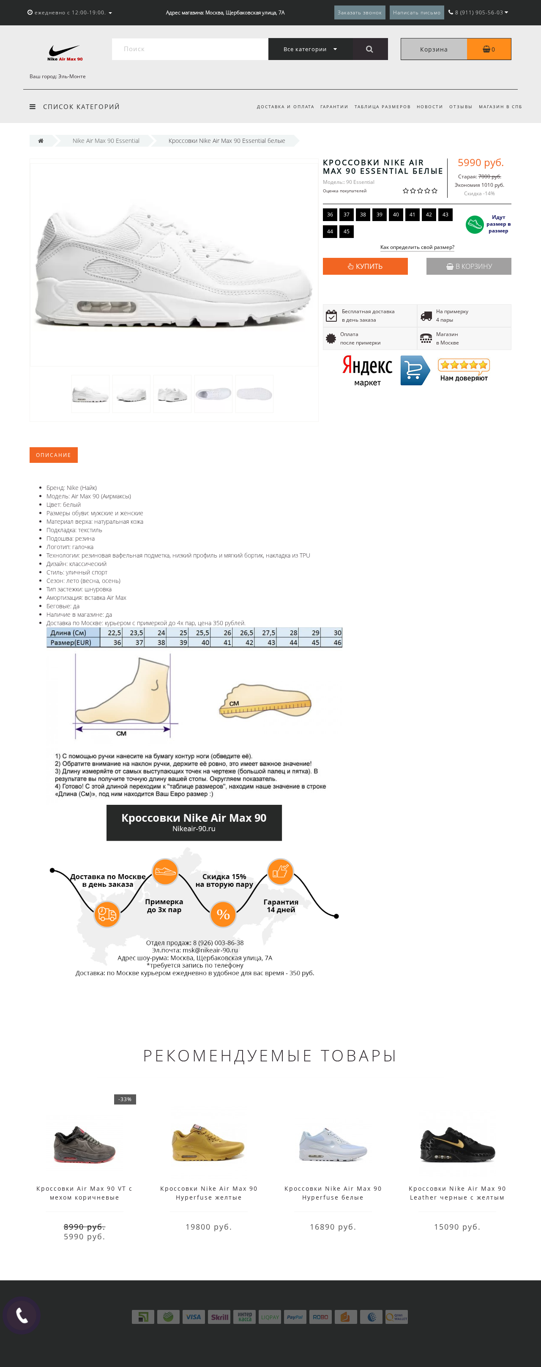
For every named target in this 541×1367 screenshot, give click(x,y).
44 (330, 231)
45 (347, 231)
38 (363, 214)
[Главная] (41, 141)
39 (380, 214)
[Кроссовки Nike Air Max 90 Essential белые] (90, 393)
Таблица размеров (383, 106)
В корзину (474, 266)
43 (445, 214)
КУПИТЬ (369, 266)
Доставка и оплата (285, 106)
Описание (53, 455)
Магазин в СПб (500, 106)
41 (412, 214)
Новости (430, 106)
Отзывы (461, 106)
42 (429, 214)
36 (330, 214)
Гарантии (334, 106)
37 (347, 214)
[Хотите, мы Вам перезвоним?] (22, 1315)
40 (396, 214)
